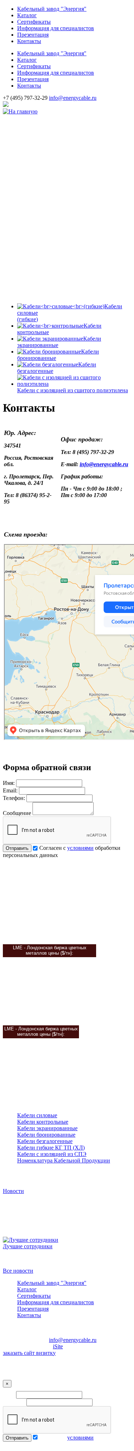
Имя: (9, 783)
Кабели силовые (37, 1115)
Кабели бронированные (46, 1135)
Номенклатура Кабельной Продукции (63, 1160)
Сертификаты (34, 22)
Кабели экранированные (47, 1128)
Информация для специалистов (55, 28)
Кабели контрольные (42, 1122)
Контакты (29, 41)
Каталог (27, 15)
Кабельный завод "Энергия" (51, 9)
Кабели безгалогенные (45, 1141)
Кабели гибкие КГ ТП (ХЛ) (51, 1148)
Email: (10, 790)
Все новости (18, 1271)
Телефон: (14, 798)
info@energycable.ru (72, 98)
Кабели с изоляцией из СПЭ (51, 1154)
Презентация (33, 35)
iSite (58, 1346)
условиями (80, 848)
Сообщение (17, 813)
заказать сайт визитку (29, 1353)
